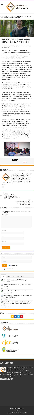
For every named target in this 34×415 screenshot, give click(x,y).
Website (4, 241)
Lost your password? (7, 269)
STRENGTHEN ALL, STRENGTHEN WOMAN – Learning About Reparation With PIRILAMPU (12, 196)
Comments (16, 276)
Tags (22, 276)
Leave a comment (27, 46)
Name (4, 230)
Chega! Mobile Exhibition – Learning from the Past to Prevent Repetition (23, 202)
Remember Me (14, 265)
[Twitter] (18, 316)
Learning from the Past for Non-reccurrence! (15, 290)
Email (3, 236)
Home (1, 16)
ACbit (4, 45)
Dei (23, 408)
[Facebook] (15, 316)
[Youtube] (21, 316)
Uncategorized (16, 46)
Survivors (7, 16)
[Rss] (12, 316)
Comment (5, 215)
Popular (9, 276)
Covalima (13, 16)
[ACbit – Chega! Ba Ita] (17, 6)
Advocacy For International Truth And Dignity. (15, 280)
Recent (3, 276)
